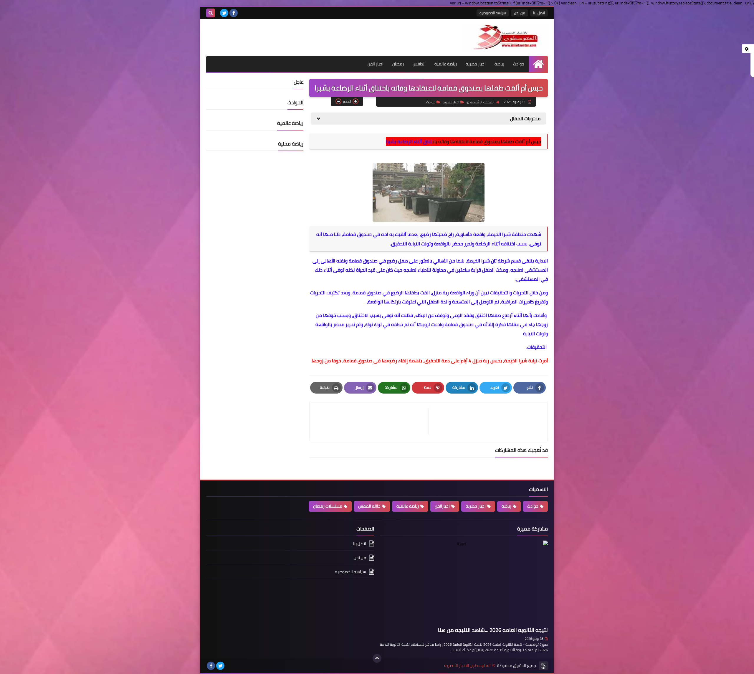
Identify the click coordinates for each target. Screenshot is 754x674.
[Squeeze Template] (543, 665)
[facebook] (233, 13)
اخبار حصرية (476, 64)
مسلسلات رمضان (327, 506)
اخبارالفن (442, 506)
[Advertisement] (275, 33)
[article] (372, 421)
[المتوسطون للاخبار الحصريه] (505, 37)
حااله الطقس (369, 506)
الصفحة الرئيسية (482, 102)
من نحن (519, 12)
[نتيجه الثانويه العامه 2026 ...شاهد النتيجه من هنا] (464, 583)
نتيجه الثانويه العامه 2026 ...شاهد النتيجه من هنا (493, 630)
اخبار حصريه (451, 102)
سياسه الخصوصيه (492, 12)
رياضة (499, 64)
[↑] (377, 658)
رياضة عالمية (445, 64)
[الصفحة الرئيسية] (538, 64)
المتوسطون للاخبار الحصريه (467, 666)
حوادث (518, 64)
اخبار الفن (375, 64)
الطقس (419, 64)
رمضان (398, 64)
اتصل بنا (539, 12)
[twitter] (224, 13)
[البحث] (210, 13)
